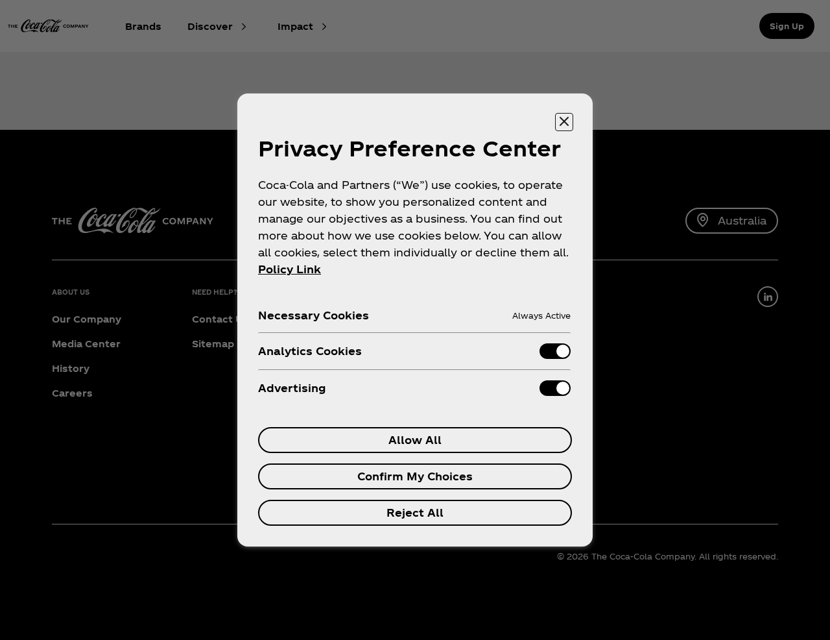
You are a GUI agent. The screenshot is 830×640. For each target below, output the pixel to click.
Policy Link (289, 269)
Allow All (415, 440)
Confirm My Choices (415, 476)
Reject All (415, 512)
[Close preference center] (564, 122)
